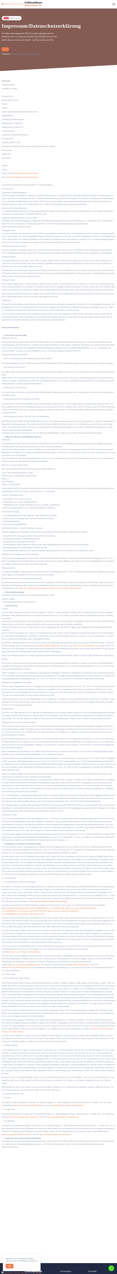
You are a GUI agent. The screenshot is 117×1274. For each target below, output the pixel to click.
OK (9, 1266)
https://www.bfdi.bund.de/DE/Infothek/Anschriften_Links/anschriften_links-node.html (50, 588)
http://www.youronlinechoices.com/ (86, 646)
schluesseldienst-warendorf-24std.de (25, 173)
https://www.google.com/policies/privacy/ (29, 1105)
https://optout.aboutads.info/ (50, 646)
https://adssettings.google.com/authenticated (67, 1105)
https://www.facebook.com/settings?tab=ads (24, 965)
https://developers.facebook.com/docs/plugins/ (51, 901)
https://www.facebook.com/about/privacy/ (26, 952)
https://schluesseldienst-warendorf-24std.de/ (21, 177)
